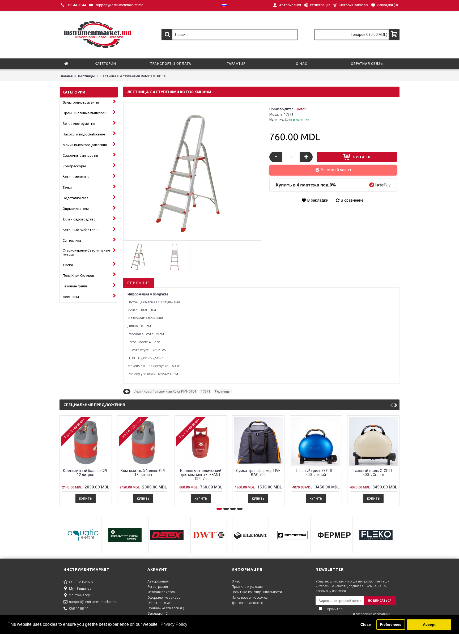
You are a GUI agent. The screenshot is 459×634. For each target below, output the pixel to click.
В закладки (317, 200)
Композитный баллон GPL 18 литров (143, 473)
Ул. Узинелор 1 (81, 595)
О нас (236, 581)
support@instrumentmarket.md (93, 602)
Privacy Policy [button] (173, 624)
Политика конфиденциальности (257, 592)
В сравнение (352, 200)
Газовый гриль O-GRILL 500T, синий (315, 473)
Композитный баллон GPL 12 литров (85, 473)
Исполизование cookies (250, 597)
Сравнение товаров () (165, 608)
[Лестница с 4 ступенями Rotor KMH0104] (192, 172)
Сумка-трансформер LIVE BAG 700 (258, 473)
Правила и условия (247, 587)
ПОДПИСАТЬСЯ (380, 600)
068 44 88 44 (78, 608)
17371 (205, 391)
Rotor (301, 109)
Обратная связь (160, 603)
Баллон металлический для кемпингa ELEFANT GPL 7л (200, 475)
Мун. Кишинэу (80, 588)
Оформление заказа (164, 597)
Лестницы (223, 391)
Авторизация (158, 581)
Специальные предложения (94, 405)
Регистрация (157, 587)
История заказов (161, 592)
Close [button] (365, 624)
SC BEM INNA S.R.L (83, 582)
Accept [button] (429, 624)
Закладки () (157, 613)
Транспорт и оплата (247, 603)
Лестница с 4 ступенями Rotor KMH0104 (165, 391)
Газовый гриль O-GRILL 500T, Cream (373, 473)
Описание (138, 283)
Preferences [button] (390, 624)
